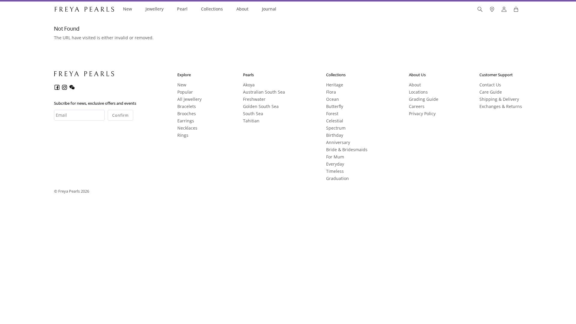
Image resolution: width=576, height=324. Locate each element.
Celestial (334, 121)
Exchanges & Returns (500, 106)
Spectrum (336, 128)
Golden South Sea (261, 106)
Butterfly (334, 106)
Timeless (335, 171)
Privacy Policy (422, 113)
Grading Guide (423, 99)
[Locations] (492, 9)
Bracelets (186, 106)
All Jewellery (189, 99)
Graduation (337, 178)
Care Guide (490, 92)
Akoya (249, 85)
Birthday (334, 135)
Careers (416, 106)
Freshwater (254, 99)
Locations (418, 92)
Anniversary (338, 142)
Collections (212, 9)
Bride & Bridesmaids (347, 149)
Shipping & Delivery (499, 99)
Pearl (182, 9)
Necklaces (187, 128)
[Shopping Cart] (516, 9)
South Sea (253, 113)
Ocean (332, 99)
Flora (331, 92)
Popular (185, 92)
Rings (182, 135)
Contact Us (490, 85)
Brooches (186, 113)
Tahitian (251, 121)
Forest (332, 113)
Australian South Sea (264, 92)
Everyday (335, 164)
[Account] (504, 9)
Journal (269, 9)
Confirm (120, 115)
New (127, 9)
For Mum (335, 157)
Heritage (334, 85)
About (242, 9)
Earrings (185, 121)
